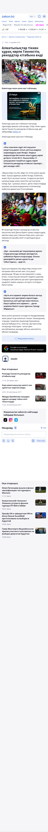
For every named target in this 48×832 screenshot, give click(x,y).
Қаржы (17, 21)
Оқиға (24, 21)
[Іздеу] (39, 16)
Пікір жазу (41, 441)
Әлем (11, 21)
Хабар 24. (17, 131)
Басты (4, 37)
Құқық (30, 21)
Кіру (44, 428)
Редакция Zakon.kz (34, 37)
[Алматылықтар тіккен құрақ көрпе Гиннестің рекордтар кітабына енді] (24, 209)
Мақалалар (39, 21)
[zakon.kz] (8, 16)
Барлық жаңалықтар (17, 37)
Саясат (4, 21)
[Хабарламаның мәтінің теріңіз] (24, 434)
